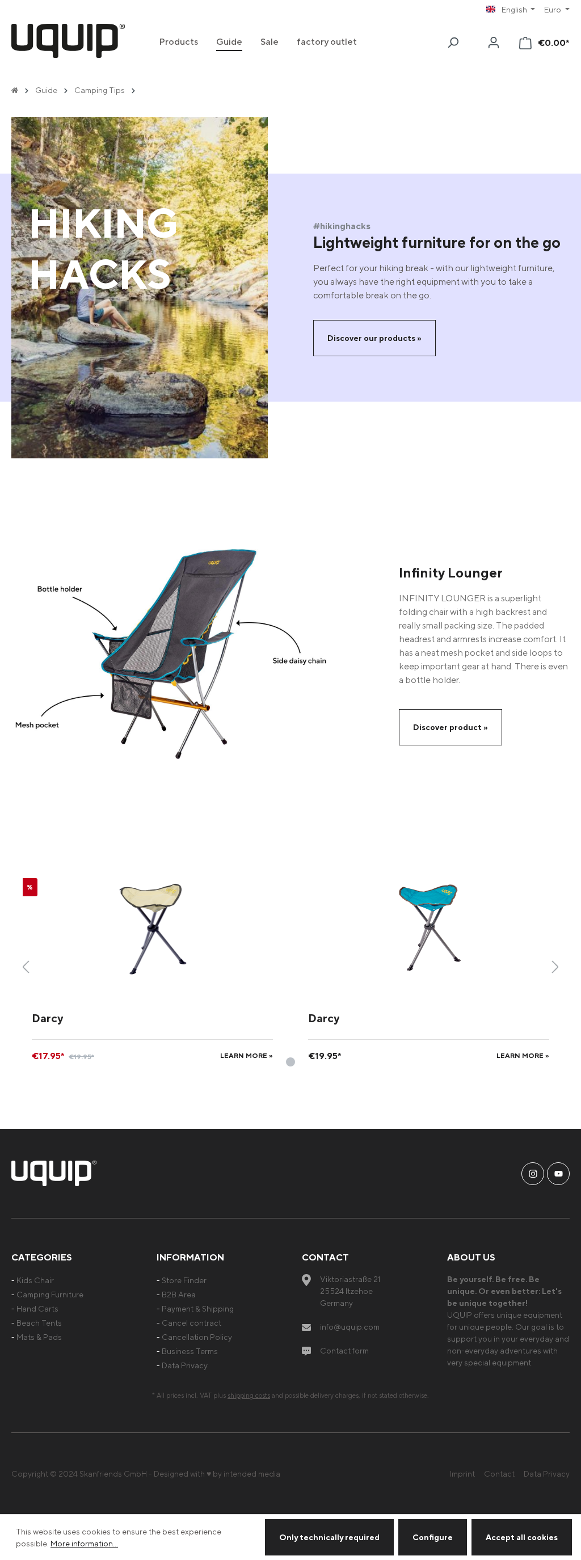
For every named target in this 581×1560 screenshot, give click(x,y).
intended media (252, 1473)
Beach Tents (39, 1322)
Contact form (344, 1350)
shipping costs (249, 1395)
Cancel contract (191, 1322)
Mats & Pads (39, 1337)
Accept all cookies (522, 1537)
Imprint (462, 1473)
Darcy (47, 1018)
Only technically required (329, 1537)
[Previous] (25, 966)
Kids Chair (35, 1280)
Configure (432, 1537)
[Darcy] (152, 927)
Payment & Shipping (198, 1308)
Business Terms (190, 1351)
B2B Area (179, 1294)
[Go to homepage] (68, 41)
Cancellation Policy (197, 1337)
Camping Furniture (49, 1294)
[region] (290, 966)
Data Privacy (185, 1365)
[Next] (555, 966)
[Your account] (493, 42)
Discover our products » (374, 338)
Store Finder (184, 1280)
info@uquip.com (350, 1326)
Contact (499, 1473)
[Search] (452, 42)
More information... (84, 1543)
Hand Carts (37, 1308)
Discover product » (450, 727)
